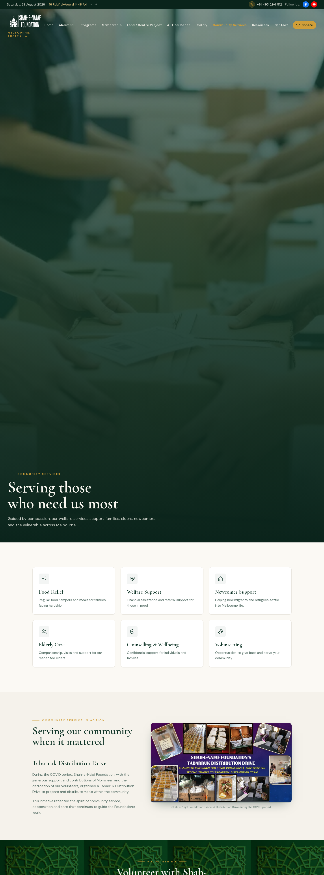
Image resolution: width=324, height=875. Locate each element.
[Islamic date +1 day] (96, 4)
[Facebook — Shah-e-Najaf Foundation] (306, 4)
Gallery (202, 25)
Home (49, 25)
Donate (307, 25)
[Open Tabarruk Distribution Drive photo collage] (221, 762)
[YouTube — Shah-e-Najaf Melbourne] (314, 4)
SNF (67, 25)
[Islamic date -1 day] (91, 4)
